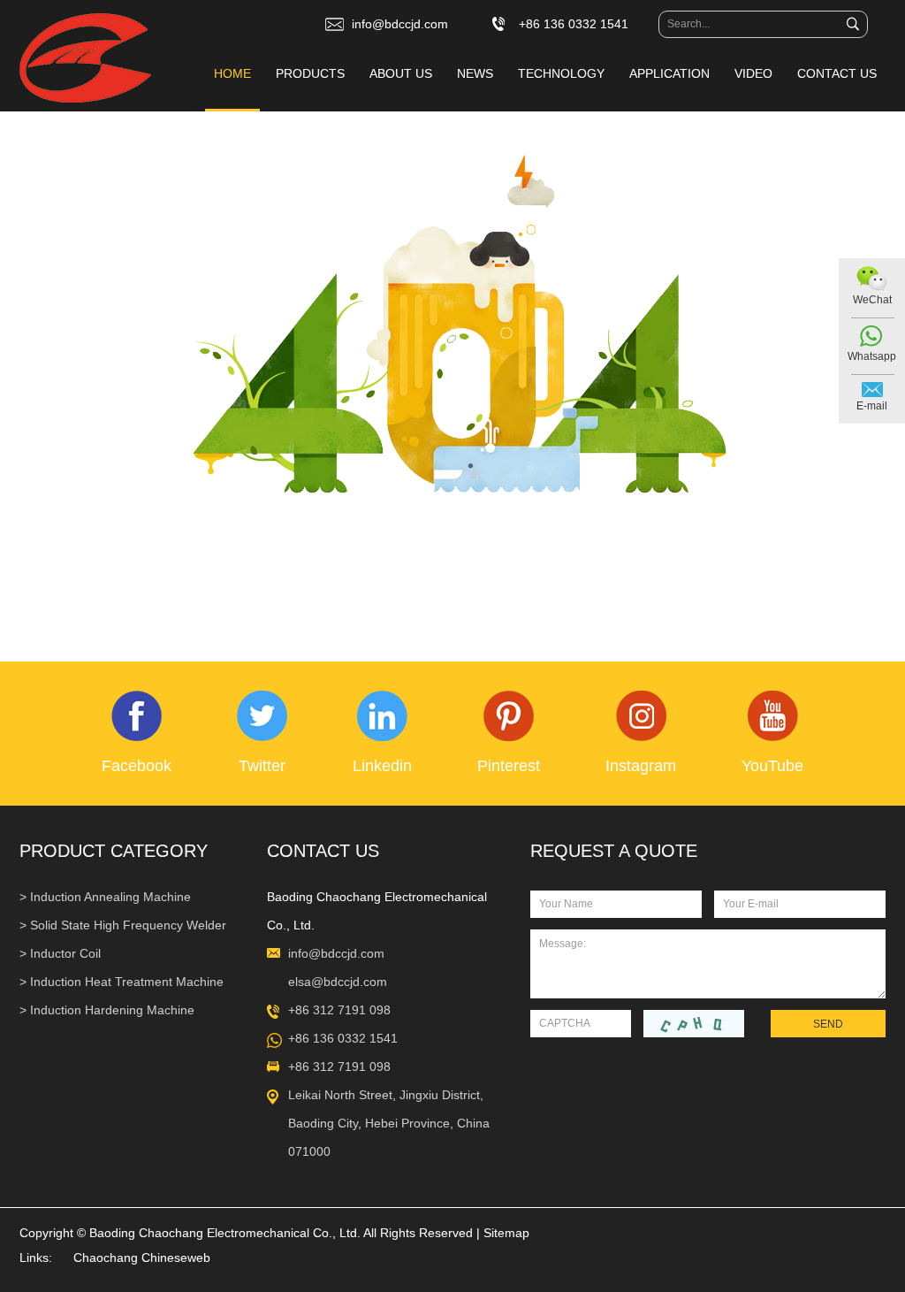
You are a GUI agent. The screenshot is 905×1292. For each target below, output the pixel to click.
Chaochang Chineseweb (141, 1257)
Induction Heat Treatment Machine (127, 982)
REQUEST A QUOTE (613, 850)
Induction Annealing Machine (110, 897)
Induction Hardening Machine (112, 1010)
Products (310, 73)
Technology (561, 73)
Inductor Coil (65, 953)
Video (753, 73)
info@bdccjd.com (400, 24)
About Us (400, 73)
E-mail (871, 406)
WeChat (872, 300)
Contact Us (837, 73)
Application (669, 73)
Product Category (113, 850)
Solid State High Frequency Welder (128, 925)
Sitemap (506, 1233)
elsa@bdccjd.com (337, 982)
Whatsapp (872, 356)
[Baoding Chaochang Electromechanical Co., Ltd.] (85, 59)
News (475, 73)
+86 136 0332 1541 (343, 1038)
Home (232, 73)
